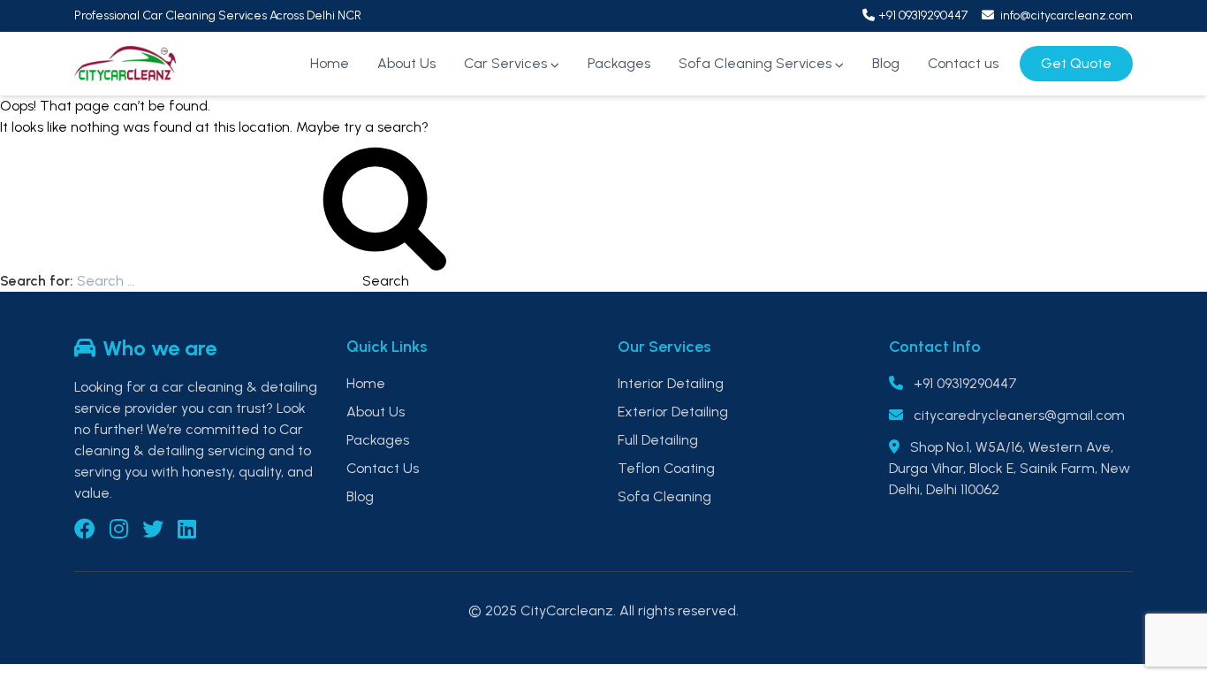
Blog (886, 63)
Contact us (963, 63)
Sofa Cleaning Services (755, 63)
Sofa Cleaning (664, 496)
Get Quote (1076, 63)
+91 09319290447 (923, 15)
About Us (406, 63)
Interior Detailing (671, 383)
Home (329, 63)
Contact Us (382, 468)
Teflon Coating (666, 468)
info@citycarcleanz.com (1065, 15)
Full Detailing (658, 439)
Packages (619, 63)
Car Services (505, 63)
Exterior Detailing (673, 411)
